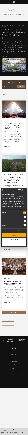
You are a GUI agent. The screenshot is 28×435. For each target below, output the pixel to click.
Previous (8, 320)
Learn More (5, 56)
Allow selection (14, 239)
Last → (7, 326)
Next (8, 323)
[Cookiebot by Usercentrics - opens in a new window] (17, 190)
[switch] (24, 217)
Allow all (14, 235)
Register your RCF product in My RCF (22, 341)
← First (7, 317)
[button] (14, 312)
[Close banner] (25, 189)
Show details (21, 230)
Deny (14, 244)
